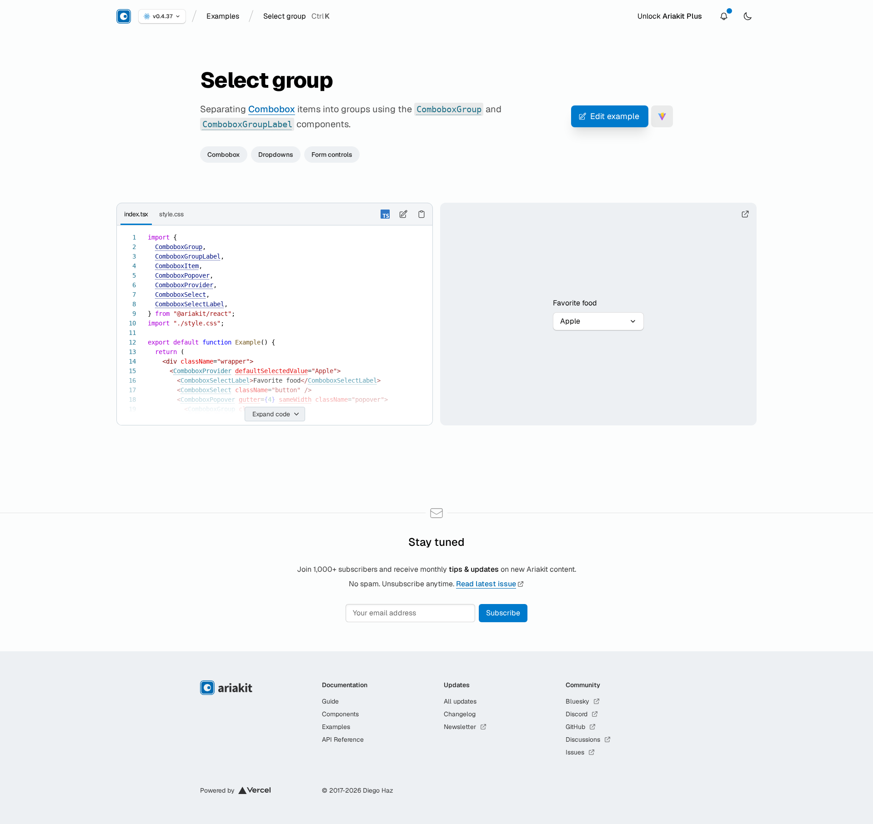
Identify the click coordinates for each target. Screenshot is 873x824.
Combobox (271, 109)
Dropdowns (275, 154)
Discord (576, 714)
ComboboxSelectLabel (189, 304)
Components (340, 714)
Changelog (460, 714)
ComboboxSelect (180, 294)
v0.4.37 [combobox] (162, 16)
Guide (330, 701)
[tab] (136, 214)
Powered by (217, 790)
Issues (575, 752)
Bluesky (577, 701)
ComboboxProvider (184, 285)
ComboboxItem (177, 266)
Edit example (614, 116)
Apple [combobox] (570, 321)
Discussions (583, 739)
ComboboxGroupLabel (188, 256)
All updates (460, 701)
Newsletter (460, 727)
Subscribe (503, 613)
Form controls (331, 154)
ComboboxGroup (178, 246)
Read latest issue (486, 584)
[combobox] (222, 16)
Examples (336, 727)
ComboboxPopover (182, 275)
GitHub (575, 727)
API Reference (343, 739)
